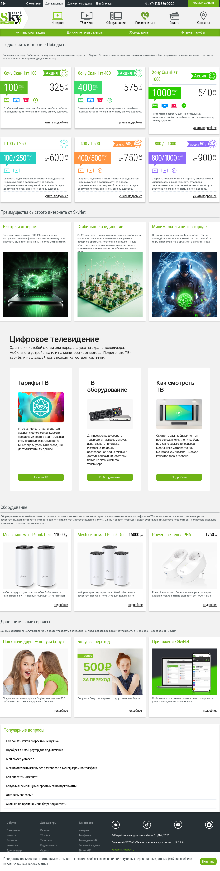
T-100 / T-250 (15, 143)
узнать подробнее (56, 122)
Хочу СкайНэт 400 (94, 73)
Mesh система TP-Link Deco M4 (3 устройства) (119, 534)
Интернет (45, 830)
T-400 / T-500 (89, 143)
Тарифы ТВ (41, 477)
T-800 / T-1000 (164, 143)
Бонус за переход (93, 641)
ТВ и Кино (45, 835)
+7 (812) (162, 3)
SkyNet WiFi (85, 850)
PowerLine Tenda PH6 (171, 534)
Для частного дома (79, 3)
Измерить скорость (123, 849)
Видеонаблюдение (89, 845)
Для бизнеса (104, 3)
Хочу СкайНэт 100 (20, 73)
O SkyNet (11, 822)
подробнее (61, 605)
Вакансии (12, 840)
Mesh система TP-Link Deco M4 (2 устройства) (45, 534)
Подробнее (179, 477)
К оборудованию (110, 477)
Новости (11, 835)
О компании (33, 3)
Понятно (208, 861)
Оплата (44, 850)
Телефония (46, 840)
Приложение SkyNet (170, 641)
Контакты (12, 845)
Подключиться (48, 845)
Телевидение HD (88, 840)
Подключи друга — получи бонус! (34, 641)
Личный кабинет (203, 3)
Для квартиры (54, 3)
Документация (15, 850)
